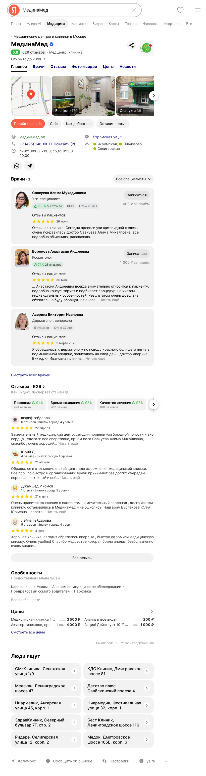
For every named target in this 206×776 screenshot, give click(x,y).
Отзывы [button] (58, 66)
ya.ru (150, 761)
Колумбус (27, 761)
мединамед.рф (32, 137)
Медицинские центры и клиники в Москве (50, 36)
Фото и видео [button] (84, 66)
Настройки (119, 761)
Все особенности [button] (25, 600)
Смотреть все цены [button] (28, 632)
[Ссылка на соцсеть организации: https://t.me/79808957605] (29, 165)
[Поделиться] (131, 45)
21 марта (41, 496)
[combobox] (73, 10)
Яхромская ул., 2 (107, 137)
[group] (82, 431)
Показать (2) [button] (47, 144)
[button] (15, 52)
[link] (30, 95)
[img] (43, 221)
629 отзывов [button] (33, 52)
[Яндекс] (14, 10)
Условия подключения (137, 643)
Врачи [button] (38, 66)
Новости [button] (128, 66)
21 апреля (42, 462)
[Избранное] (180, 10)
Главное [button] (19, 66)
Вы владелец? (106, 643)
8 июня (40, 530)
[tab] (19, 66)
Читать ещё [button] (109, 300)
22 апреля (42, 428)
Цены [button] (108, 66)
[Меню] (198, 10)
